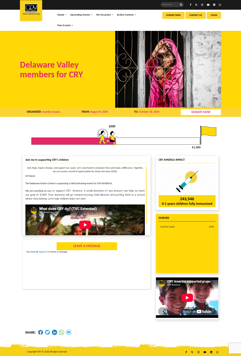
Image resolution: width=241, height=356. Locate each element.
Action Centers (126, 15)
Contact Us (195, 15)
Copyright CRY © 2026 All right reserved (47, 352)
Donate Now (173, 15)
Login (214, 15)
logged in (43, 252)
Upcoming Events (80, 15)
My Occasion (104, 15)
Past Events (64, 25)
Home (61, 15)
